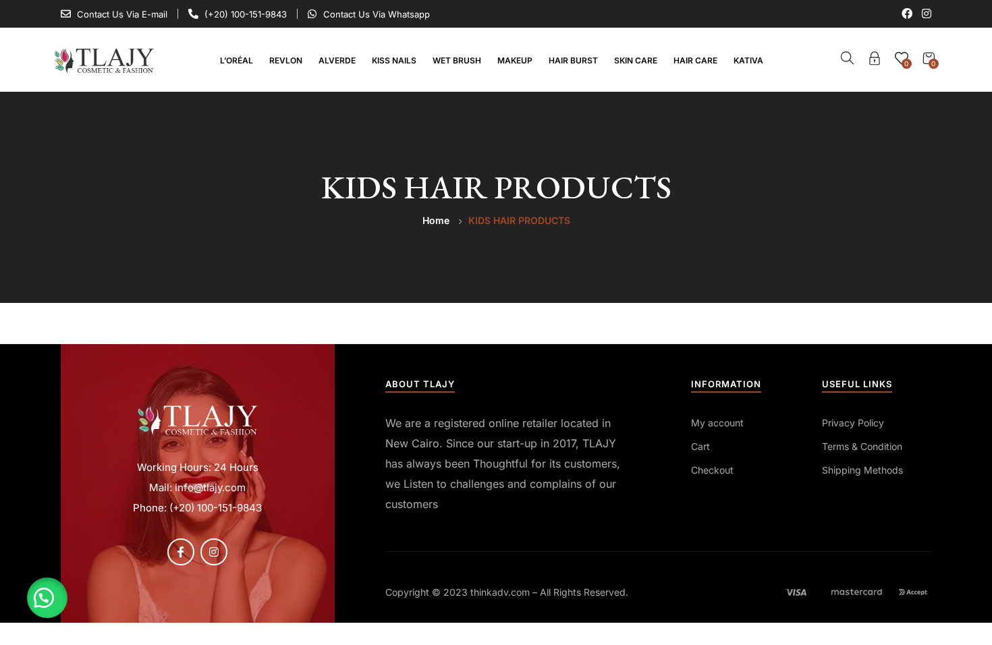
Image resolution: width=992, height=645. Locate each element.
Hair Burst (573, 60)
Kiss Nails (394, 60)
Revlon (285, 60)
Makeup (514, 60)
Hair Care (695, 60)
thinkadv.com (500, 592)
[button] (47, 598)
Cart (700, 446)
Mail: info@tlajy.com (197, 487)
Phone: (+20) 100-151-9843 (197, 507)
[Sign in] (874, 60)
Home (435, 220)
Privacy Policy (853, 422)
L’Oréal (236, 60)
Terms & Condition (862, 446)
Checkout (712, 470)
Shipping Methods (862, 470)
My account (717, 422)
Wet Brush (457, 60)
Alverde (337, 60)
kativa (748, 60)
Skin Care (635, 60)
